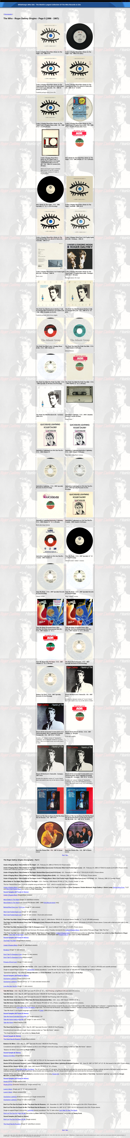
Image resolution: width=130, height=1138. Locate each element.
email (127, 1)
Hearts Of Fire (8, 1081)
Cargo (41, 1010)
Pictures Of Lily (63, 934)
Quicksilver (30, 969)
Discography (8, 14)
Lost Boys (30, 1110)
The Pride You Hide (10, 940)
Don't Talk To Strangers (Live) (13, 954)
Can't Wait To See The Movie (26, 1007)
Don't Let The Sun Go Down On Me (15, 1113)
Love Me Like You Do (10, 986)
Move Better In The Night (11, 899)
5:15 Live (22, 907)
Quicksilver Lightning (10, 978)
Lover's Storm (8, 1089)
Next (67, 855)
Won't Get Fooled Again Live (12, 912)
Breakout (6, 950)
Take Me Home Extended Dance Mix (15, 1016)
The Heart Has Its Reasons (12, 1039)
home (124, 1)
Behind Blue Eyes (118, 887)
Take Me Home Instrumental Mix (14, 1019)
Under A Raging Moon (10, 887)
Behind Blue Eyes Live (11, 907)
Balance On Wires (9, 1056)
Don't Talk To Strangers (16, 934)
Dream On (55, 1074)
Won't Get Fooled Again (13, 889)
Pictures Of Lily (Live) (10, 962)
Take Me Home (8, 1022)
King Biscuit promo (49, 902)
